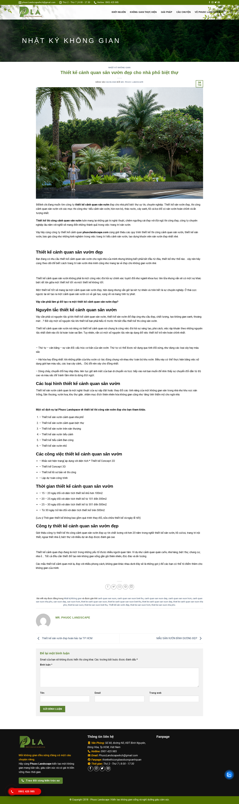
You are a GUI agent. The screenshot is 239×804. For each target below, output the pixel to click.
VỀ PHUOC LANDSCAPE (207, 12)
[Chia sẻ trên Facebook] (108, 587)
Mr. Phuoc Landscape (132, 82)
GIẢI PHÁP (166, 12)
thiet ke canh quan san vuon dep (157, 601)
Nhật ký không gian (119, 68)
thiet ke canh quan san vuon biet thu (124, 601)
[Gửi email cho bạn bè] (119, 587)
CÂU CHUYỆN (183, 12)
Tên (42, 693)
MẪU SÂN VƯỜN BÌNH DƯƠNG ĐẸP (177, 638)
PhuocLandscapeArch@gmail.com (118, 755)
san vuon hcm (73, 601)
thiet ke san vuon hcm (140, 605)
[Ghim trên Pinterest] (125, 587)
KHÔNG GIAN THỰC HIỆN (143, 12)
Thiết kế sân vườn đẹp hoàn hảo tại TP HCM (66, 638)
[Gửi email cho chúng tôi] (219, 2)
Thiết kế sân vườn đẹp (119, 605)
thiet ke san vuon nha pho (163, 605)
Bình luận (46, 664)
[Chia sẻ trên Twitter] (113, 587)
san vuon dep (59, 601)
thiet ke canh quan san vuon (94, 601)
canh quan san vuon (107, 598)
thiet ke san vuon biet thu (96, 605)
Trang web (155, 693)
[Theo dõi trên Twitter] (216, 2)
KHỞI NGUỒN (119, 12)
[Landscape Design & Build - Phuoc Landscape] (40, 12)
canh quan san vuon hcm (180, 598)
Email (98, 693)
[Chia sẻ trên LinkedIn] (131, 587)
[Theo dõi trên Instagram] (212, 2)
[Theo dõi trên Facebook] (209, 2)
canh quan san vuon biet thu (130, 598)
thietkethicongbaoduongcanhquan (121, 759)
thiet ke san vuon (76, 605)
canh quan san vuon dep (156, 598)
